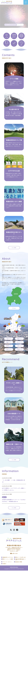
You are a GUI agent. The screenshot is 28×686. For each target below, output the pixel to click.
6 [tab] (18, 29)
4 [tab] (14, 29)
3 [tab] (13, 29)
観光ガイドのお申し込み (20, 557)
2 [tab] (11, 29)
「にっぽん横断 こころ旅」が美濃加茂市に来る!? (13, 481)
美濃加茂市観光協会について (20, 559)
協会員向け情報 (18, 561)
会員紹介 (4, 563)
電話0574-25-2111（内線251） (14, 550)
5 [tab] (16, 29)
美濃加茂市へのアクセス (8, 557)
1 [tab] (10, 29)
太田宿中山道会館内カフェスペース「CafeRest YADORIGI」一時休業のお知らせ (13, 500)
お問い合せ (15, 553)
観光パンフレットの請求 (8, 559)
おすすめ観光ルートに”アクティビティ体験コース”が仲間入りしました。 (14, 489)
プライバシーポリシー (7, 561)
